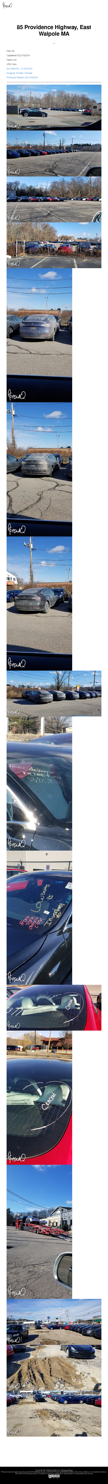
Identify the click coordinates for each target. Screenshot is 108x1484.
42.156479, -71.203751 (20, 68)
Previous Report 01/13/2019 (22, 77)
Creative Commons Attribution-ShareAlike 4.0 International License (66, 1473)
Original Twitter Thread (19, 73)
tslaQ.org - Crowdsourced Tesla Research (11, 5)
